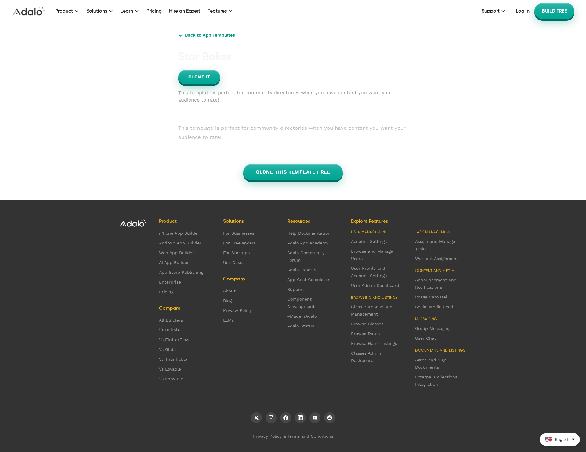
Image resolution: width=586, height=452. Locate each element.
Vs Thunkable (173, 359)
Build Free (554, 11)
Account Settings (369, 241)
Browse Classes (367, 323)
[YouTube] (314, 417)
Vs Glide (167, 349)
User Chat (425, 338)
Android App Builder (180, 242)
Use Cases (233, 262)
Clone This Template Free (293, 172)
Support (491, 11)
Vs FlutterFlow (174, 339)
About (229, 290)
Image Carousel (431, 297)
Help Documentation (309, 233)
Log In (523, 11)
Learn (127, 11)
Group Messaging (432, 328)
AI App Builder (174, 262)
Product (64, 11)
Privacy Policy (237, 310)
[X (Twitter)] (256, 417)
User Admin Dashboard (375, 285)
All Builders (171, 320)
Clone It (199, 76)
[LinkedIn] (300, 417)
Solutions (96, 11)
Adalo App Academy (307, 242)
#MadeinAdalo (302, 316)
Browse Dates (365, 333)
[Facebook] (285, 417)
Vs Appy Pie (171, 378)
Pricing (154, 11)
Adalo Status (300, 326)
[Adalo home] (28, 11)
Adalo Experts (301, 269)
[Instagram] (271, 417)
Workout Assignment (436, 258)
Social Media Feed (434, 306)
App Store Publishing (181, 272)
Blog (227, 300)
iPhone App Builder (179, 233)
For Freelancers (239, 242)
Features (217, 11)
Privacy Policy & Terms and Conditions (293, 436)
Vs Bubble (169, 329)
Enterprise (170, 282)
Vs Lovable (170, 369)
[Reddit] (329, 417)
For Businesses (238, 233)
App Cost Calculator (308, 279)
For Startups (236, 252)
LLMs (228, 320)
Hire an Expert (184, 11)
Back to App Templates (210, 35)
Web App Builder (176, 252)
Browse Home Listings (374, 343)
